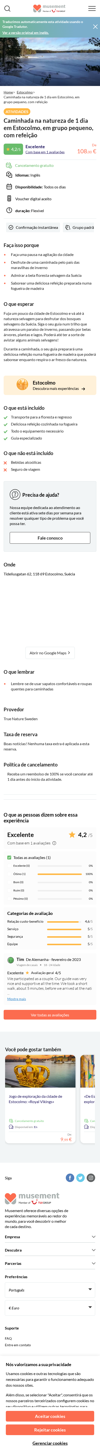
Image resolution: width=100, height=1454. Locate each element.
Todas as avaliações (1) (32, 857)
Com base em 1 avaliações (45, 152)
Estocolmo (25, 92)
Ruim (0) (18, 890)
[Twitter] (80, 1177)
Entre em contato (18, 1345)
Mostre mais (16, 999)
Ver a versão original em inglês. (25, 33)
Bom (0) (18, 882)
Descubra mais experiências (56, 388)
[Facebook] (69, 1177)
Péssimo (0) (20, 898)
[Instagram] (90, 1177)
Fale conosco (50, 538)
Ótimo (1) (19, 874)
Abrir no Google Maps (48, 652)
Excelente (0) (21, 865)
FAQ (8, 1338)
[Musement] (49, 8)
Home (8, 92)
